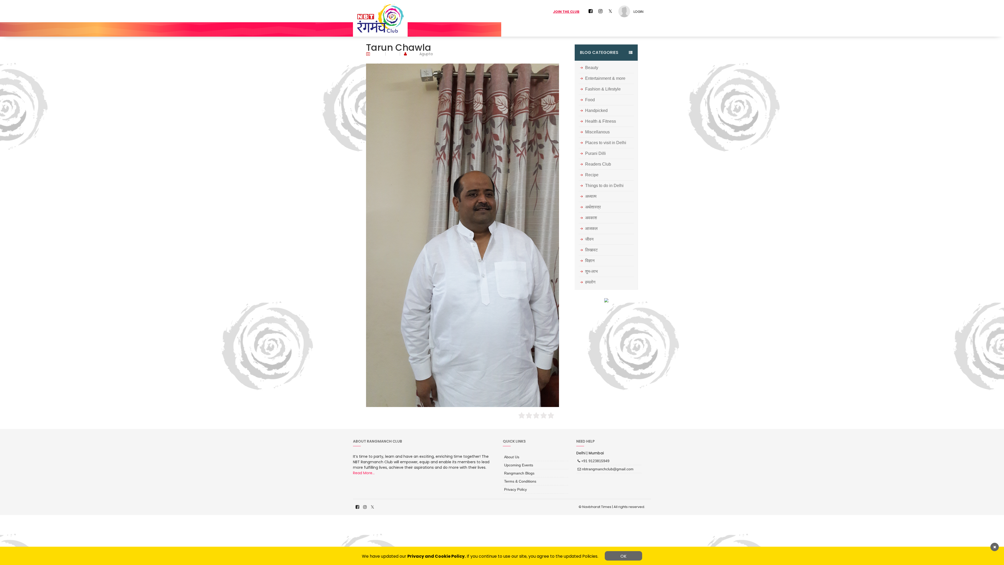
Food (590, 100)
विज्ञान (590, 261)
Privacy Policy (515, 489)
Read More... (364, 473)
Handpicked (596, 111)
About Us (511, 457)
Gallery (607, 29)
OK (623, 556)
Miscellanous (597, 132)
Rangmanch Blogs (519, 473)
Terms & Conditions (520, 481)
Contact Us (632, 29)
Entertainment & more (605, 78)
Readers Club (598, 164)
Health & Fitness (600, 121)
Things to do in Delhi (604, 186)
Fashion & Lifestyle (603, 89)
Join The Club (566, 11)
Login (638, 11)
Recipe (591, 175)
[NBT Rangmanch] (380, 18)
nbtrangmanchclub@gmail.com (607, 469)
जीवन (589, 239)
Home (557, 29)
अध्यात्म (590, 196)
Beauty (591, 68)
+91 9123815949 (594, 461)
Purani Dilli (595, 153)
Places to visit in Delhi (605, 143)
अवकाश (591, 218)
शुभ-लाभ (591, 271)
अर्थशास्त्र (593, 207)
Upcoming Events (518, 465)
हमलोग (590, 282)
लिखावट (591, 250)
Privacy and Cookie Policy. (436, 556)
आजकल (591, 229)
